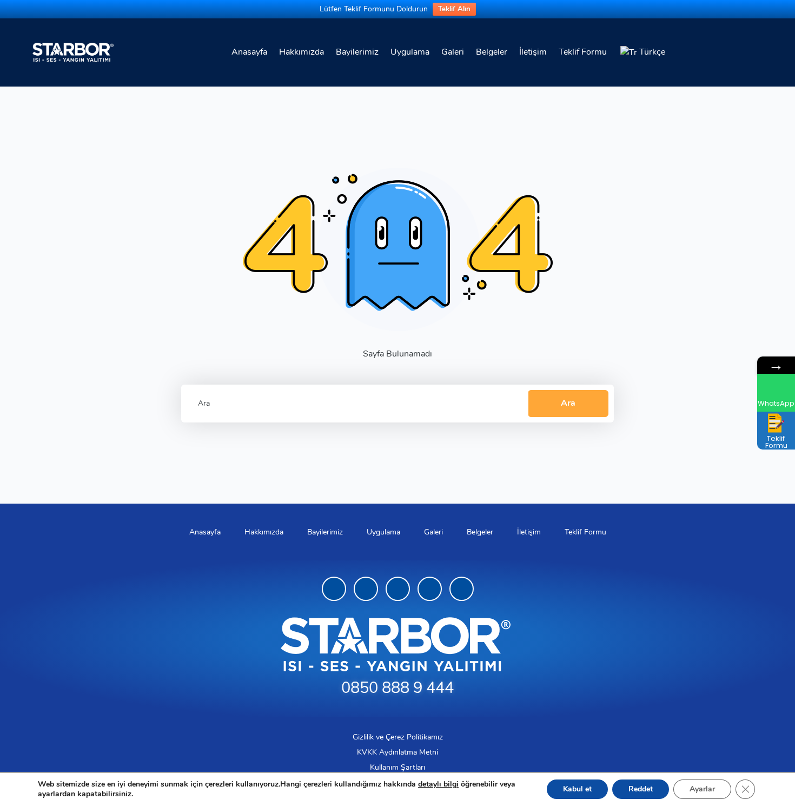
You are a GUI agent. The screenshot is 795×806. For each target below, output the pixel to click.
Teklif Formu (583, 52)
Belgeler (491, 52)
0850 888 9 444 (397, 687)
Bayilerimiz (357, 52)
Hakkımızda (301, 52)
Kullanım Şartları (397, 767)
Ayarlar (702, 789)
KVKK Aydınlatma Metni (397, 752)
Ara (568, 403)
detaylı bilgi (438, 784)
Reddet (640, 789)
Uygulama (409, 52)
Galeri (452, 52)
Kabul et (577, 789)
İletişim (533, 52)
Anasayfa (249, 52)
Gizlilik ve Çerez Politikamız (398, 737)
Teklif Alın (454, 9)
